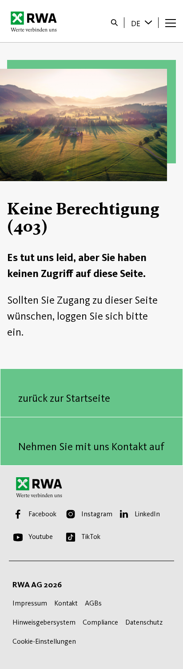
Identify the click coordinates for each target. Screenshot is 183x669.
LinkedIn (147, 514)
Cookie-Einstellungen (44, 641)
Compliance (100, 622)
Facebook (42, 514)
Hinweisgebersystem (44, 622)
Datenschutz (144, 622)
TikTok (90, 536)
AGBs (93, 603)
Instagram (96, 514)
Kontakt (66, 603)
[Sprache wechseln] (149, 22)
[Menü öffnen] (170, 22)
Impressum (29, 603)
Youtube (40, 536)
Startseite (36, 21)
